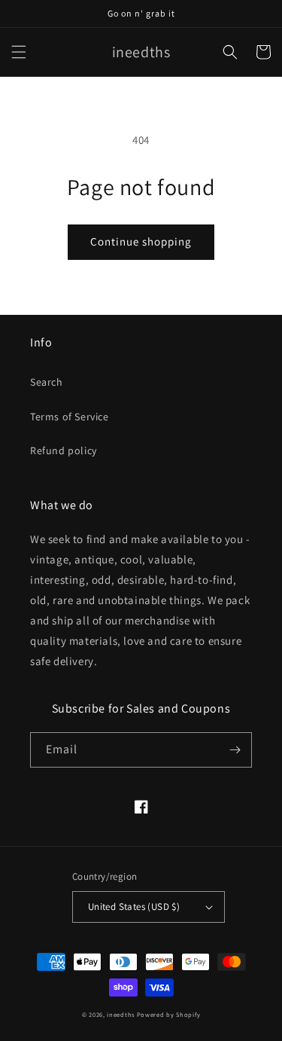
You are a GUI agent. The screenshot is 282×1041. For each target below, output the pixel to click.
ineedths (121, 1014)
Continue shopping (141, 241)
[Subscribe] (234, 750)
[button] (18, 52)
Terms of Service (69, 416)
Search (46, 382)
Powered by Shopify (169, 1014)
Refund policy (63, 450)
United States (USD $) (134, 906)
